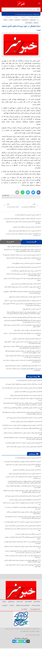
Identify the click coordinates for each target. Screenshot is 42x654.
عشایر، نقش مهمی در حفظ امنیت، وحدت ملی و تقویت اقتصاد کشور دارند (22, 288)
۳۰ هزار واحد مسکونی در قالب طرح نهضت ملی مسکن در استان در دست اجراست (23, 234)
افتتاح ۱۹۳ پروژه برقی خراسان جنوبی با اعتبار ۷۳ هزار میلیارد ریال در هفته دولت (22, 566)
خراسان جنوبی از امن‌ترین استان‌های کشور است (27, 215)
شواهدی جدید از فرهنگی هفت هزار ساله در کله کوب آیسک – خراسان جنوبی (22, 334)
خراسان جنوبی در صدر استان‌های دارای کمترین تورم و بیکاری (24, 231)
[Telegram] (17, 641)
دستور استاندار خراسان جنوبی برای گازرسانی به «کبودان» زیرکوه (23, 247)
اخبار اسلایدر (25, 20)
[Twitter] (24, 641)
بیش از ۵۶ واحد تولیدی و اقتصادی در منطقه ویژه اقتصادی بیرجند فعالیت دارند (22, 408)
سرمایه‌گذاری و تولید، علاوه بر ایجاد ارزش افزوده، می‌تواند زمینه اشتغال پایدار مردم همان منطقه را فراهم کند (22, 413)
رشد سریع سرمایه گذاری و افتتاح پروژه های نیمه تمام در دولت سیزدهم (21, 317)
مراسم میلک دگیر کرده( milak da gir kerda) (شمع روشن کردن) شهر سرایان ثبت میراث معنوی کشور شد (22, 321)
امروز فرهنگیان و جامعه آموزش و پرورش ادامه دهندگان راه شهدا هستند (23, 259)
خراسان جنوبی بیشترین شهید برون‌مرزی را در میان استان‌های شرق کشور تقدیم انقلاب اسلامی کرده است (23, 438)
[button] (38, 192)
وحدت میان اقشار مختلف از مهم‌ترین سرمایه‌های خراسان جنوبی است (21, 219)
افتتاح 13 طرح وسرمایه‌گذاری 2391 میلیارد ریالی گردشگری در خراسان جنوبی (22, 538)
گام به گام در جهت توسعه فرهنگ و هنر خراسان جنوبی (25, 284)
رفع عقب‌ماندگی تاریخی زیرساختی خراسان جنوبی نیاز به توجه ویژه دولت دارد (23, 222)
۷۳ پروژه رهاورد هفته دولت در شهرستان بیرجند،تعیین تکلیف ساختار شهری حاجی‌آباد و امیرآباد (22, 561)
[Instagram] (28, 641)
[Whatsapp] (21, 641)
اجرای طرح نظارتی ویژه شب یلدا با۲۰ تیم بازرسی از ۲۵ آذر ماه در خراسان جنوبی (22, 279)
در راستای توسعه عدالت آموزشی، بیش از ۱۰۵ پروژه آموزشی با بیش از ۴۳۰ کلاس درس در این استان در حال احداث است (22, 552)
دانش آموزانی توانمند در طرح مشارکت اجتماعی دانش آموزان (24, 297)
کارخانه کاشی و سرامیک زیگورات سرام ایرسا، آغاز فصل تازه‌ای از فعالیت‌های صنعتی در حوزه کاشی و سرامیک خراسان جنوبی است (22, 404)
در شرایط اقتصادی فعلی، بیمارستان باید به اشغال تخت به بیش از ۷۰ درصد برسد (22, 429)
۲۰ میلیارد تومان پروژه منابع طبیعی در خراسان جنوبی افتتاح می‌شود (22, 366)
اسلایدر (11, 20)
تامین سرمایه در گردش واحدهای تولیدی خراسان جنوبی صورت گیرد (24, 418)
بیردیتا (27, 635)
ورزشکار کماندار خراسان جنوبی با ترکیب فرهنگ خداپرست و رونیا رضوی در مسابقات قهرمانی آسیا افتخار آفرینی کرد (22, 347)
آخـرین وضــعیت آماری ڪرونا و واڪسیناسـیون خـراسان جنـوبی (23, 267)
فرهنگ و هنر (29, 23)
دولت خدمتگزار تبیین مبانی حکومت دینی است (27, 534)
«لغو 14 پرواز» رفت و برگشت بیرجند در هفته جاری (26, 330)
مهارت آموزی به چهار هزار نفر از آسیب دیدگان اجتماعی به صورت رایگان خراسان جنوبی (22, 326)
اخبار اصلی (17, 20)
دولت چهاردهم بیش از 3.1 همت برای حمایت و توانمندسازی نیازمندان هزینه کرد (22, 542)
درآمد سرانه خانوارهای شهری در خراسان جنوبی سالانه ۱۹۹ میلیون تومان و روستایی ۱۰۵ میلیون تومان (21, 304)
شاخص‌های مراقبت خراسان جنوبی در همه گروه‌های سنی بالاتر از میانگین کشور (23, 433)
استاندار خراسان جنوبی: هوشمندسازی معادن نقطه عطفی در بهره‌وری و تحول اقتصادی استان (21, 292)
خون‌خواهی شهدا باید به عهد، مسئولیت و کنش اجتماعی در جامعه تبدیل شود (22, 556)
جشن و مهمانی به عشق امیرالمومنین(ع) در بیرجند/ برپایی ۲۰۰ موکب (21, 301)
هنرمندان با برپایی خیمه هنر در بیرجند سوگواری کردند (25, 263)
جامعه (5, 20)
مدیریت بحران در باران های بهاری (31, 309)
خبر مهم (36, 23)
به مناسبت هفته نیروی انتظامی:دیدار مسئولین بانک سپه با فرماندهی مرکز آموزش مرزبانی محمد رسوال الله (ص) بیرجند (22, 250)
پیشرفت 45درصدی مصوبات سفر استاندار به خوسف (26, 339)
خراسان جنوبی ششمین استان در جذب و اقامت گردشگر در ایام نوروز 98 (21, 255)
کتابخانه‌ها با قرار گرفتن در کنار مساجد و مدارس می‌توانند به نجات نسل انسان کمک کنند (21, 361)
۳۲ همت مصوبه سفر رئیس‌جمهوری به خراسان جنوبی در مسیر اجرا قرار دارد (21, 425)
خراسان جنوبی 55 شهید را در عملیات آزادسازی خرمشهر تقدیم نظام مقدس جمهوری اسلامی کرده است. (22, 352)
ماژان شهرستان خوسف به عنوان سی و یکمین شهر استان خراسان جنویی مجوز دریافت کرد (23, 275)
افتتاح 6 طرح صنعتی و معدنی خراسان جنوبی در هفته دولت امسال (24, 447)
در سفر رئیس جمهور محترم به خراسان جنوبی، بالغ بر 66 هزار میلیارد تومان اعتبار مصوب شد (22, 342)
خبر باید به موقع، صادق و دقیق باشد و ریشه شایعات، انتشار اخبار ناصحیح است (23, 369)
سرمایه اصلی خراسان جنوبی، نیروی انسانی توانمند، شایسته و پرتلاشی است (22, 547)
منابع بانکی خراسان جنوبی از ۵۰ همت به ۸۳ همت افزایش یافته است (23, 443)
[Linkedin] (13, 641)
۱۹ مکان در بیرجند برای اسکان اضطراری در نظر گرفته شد (25, 271)
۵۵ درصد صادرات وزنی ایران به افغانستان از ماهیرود (26, 227)
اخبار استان (32, 20)
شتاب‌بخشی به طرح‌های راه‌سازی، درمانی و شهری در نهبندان (26, 421)
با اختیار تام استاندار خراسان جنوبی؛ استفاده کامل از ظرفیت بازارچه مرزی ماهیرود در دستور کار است (23, 356)
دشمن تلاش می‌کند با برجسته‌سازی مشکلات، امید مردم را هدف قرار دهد (22, 529)
